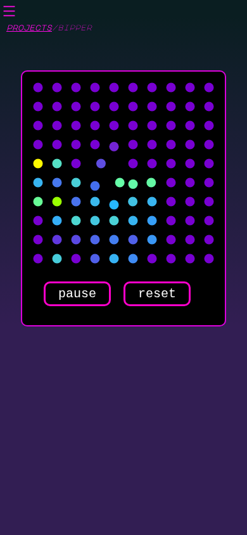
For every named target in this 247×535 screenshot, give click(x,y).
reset (157, 294)
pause (77, 294)
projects (29, 27)
